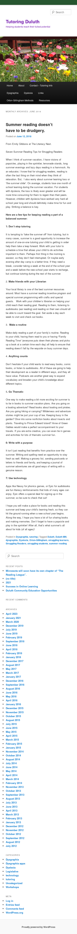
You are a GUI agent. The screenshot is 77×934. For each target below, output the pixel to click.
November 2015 (15, 712)
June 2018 (11, 645)
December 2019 (14, 625)
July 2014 (11, 763)
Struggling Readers (16, 543)
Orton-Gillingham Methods (20, 100)
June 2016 (11, 692)
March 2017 (12, 672)
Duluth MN (61, 536)
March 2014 (12, 779)
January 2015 (13, 747)
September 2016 (15, 684)
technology (12, 875)
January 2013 (13, 822)
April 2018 (11, 649)
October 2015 (13, 716)
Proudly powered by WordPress (38, 927)
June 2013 (11, 806)
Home (10, 85)
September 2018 (15, 641)
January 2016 (13, 704)
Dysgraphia (13, 92)
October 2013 (13, 791)
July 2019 (11, 629)
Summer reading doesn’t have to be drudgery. (29, 127)
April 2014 (11, 775)
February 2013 (14, 818)
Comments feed (15, 908)
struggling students (37, 543)
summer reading (58, 543)
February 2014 (14, 783)
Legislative (12, 871)
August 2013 (13, 798)
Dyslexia (28, 92)
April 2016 (11, 700)
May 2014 (11, 771)
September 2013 (15, 794)
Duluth (50, 536)
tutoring (33, 536)
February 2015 (14, 743)
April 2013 (11, 810)
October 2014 (13, 755)
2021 (8, 582)
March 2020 (12, 621)
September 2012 (15, 838)
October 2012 (13, 834)
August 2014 (13, 759)
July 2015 (11, 724)
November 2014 (15, 751)
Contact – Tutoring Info (41, 85)
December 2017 (14, 661)
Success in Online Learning (22, 586)
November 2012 (15, 830)
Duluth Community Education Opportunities (31, 590)
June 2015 (11, 728)
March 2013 (12, 814)
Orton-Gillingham (38, 540)
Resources (44, 100)
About (21, 85)
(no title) (10, 578)
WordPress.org (14, 912)
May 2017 (11, 669)
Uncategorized (14, 883)
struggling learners (58, 540)
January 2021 (13, 618)
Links (41, 92)
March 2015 (12, 739)
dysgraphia (12, 540)
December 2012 (14, 826)
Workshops (12, 887)
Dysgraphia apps (15, 863)
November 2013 (15, 787)
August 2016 (13, 688)
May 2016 (11, 696)
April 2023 (11, 613)
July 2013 (11, 802)
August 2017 (13, 665)
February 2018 (14, 653)
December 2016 (14, 680)
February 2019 (14, 637)
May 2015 (11, 731)
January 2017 (13, 676)
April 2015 (11, 735)
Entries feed (13, 904)
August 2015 (13, 720)
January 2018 (13, 657)
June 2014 (11, 767)
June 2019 (11, 633)
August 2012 (13, 842)
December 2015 (14, 708)
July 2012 (11, 846)
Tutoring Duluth (23, 21)
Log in (9, 901)
